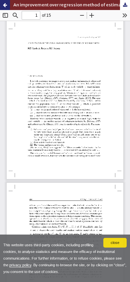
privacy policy (20, 265)
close (115, 243)
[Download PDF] (125, 5)
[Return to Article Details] (5, 5)
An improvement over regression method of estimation (71, 5)
